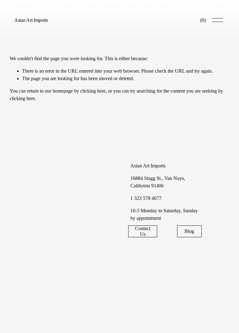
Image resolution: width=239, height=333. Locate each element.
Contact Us (142, 231)
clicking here (92, 91)
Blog (189, 231)
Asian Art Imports (31, 20)
